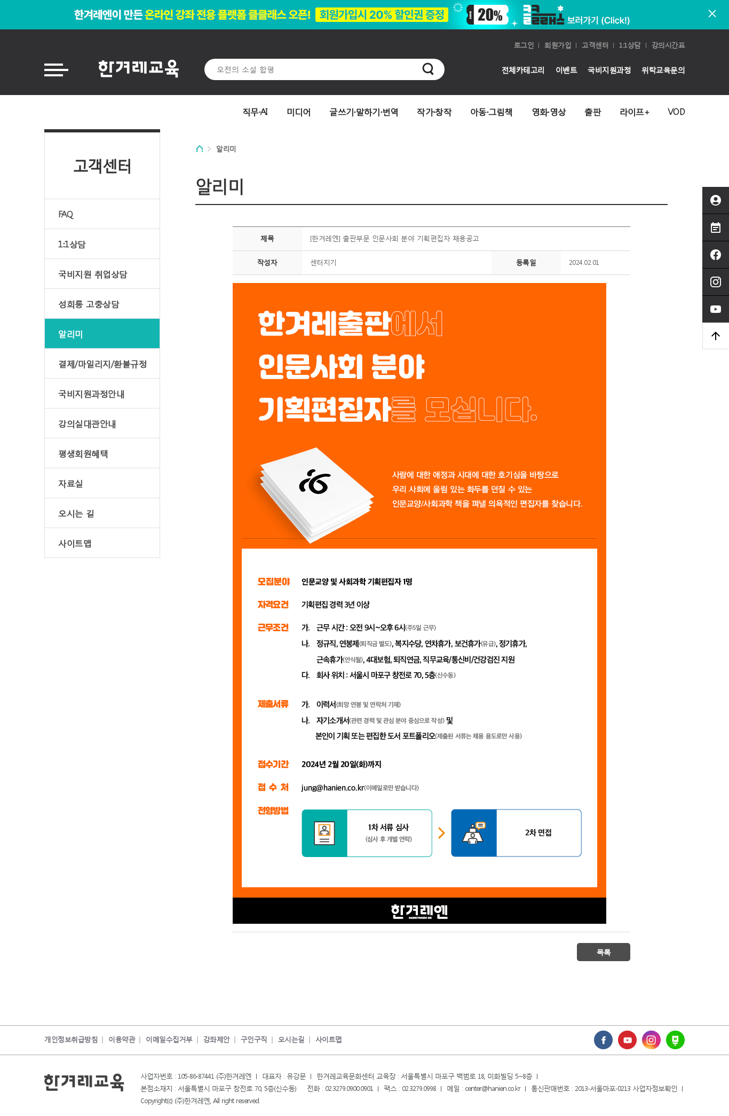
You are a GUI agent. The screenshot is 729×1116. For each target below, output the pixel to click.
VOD (676, 111)
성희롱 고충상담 (88, 303)
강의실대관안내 (87, 423)
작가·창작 (434, 111)
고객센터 (595, 45)
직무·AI (255, 111)
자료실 (70, 483)
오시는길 (291, 1039)
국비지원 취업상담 (93, 273)
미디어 (299, 111)
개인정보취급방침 (71, 1039)
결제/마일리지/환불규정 (102, 363)
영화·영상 (549, 111)
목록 (604, 952)
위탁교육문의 (663, 70)
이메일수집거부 (169, 1039)
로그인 (524, 45)
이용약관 (121, 1039)
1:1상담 (630, 45)
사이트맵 (74, 542)
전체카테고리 (523, 70)
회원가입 (557, 45)
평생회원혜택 (83, 453)
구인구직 (254, 1039)
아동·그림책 (491, 111)
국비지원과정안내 (91, 393)
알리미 (70, 333)
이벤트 (566, 70)
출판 (592, 111)
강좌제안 (216, 1039)
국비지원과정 (609, 70)
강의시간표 (668, 45)
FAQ (65, 213)
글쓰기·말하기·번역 (363, 111)
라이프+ (634, 111)
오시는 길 (76, 512)
